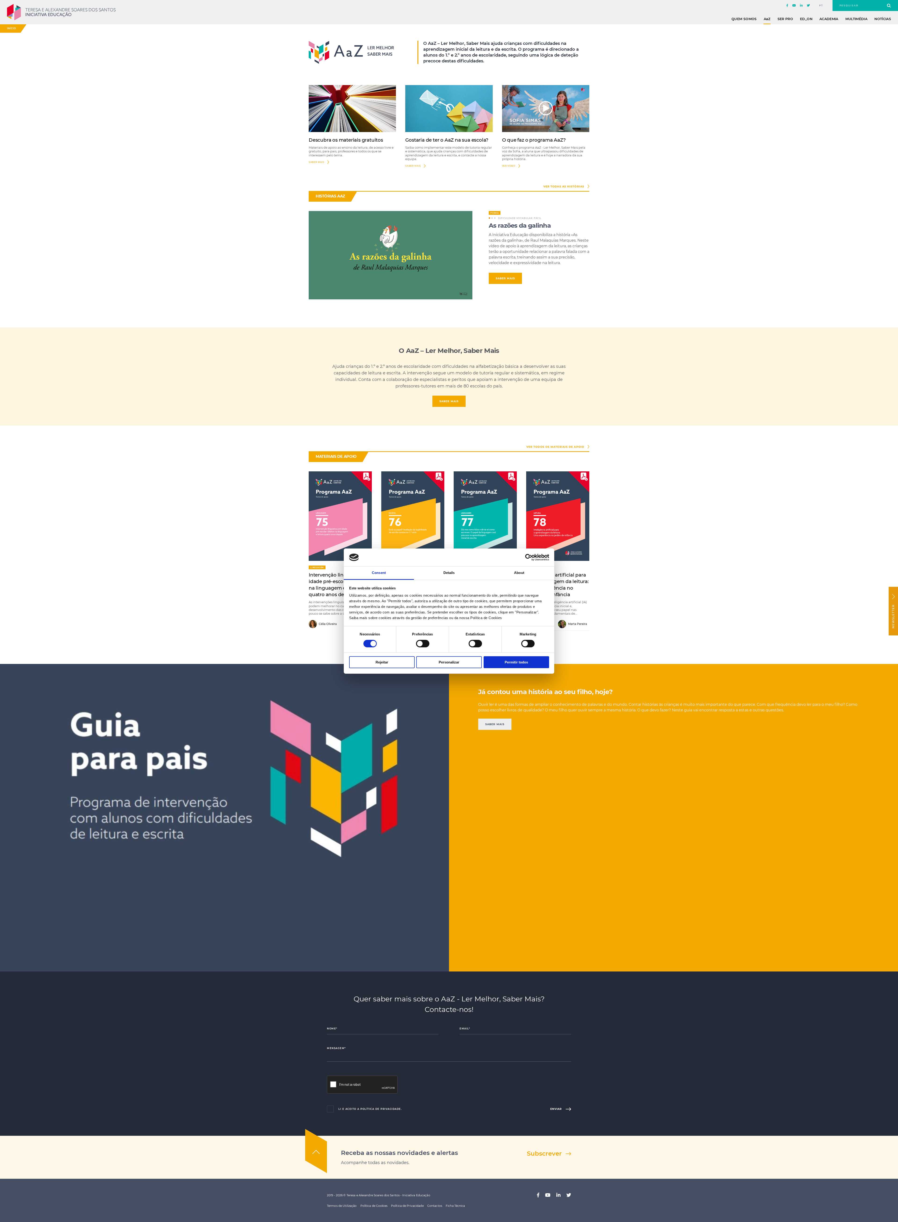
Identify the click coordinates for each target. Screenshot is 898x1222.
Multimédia (856, 19)
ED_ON (806, 19)
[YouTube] (794, 5)
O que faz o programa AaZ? (534, 140)
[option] (449, 255)
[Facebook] (787, 5)
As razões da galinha (520, 225)
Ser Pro (785, 19)
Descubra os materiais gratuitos (346, 140)
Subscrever (544, 1153)
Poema (494, 213)
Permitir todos (516, 662)
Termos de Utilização (342, 1206)
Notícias (882, 19)
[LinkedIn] (801, 5)
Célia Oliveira (327, 624)
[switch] (422, 643)
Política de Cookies (373, 1206)
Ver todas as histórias (563, 186)
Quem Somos (744, 19)
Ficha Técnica (455, 1206)
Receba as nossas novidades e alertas (399, 1153)
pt (821, 5)
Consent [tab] (379, 573)
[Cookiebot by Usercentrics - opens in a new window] (528, 557)
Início (11, 28)
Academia (828, 19)
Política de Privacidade (380, 1109)
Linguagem (317, 567)
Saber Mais (316, 162)
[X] (808, 5)
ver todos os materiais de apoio (555, 446)
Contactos (434, 1206)
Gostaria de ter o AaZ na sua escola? (446, 140)
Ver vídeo (508, 166)
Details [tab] (449, 573)
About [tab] (519, 573)
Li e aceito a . (370, 1109)
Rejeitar (382, 662)
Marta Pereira (577, 624)
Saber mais (413, 166)
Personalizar (449, 662)
